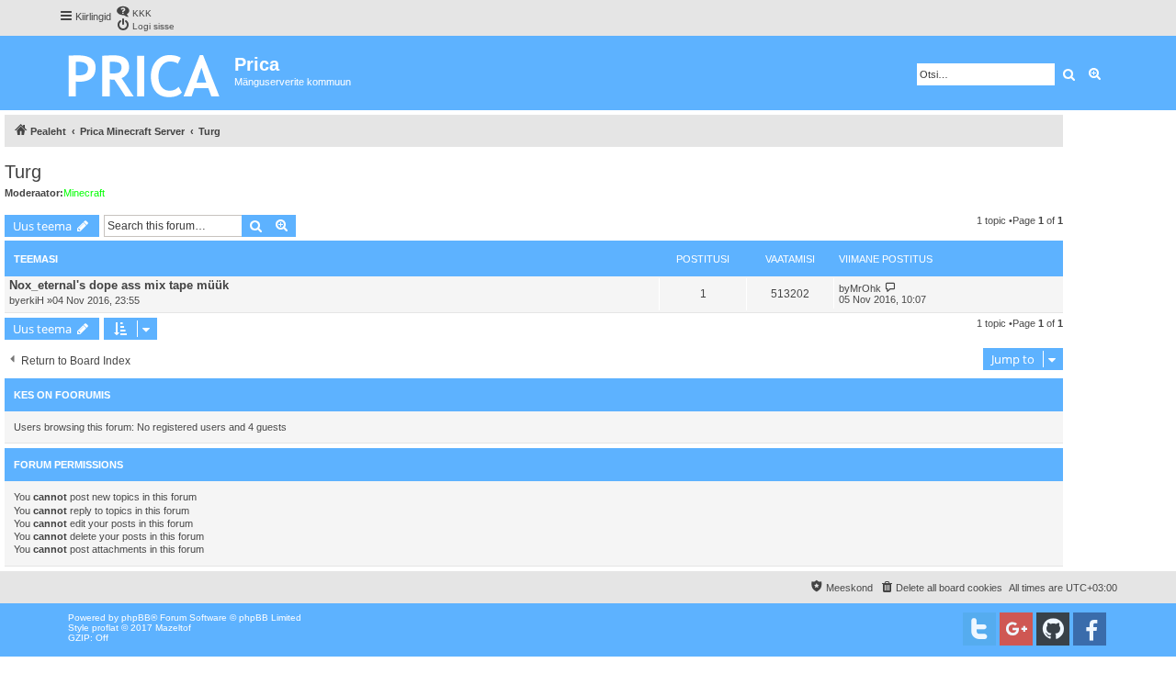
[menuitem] (134, 11)
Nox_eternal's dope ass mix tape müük (119, 285)
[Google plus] (1016, 629)
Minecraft (84, 192)
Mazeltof (173, 628)
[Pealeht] (146, 73)
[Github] (1052, 629)
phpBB (136, 617)
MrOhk (865, 288)
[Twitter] (979, 629)
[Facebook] (1089, 629)
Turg (23, 172)
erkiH (32, 300)
